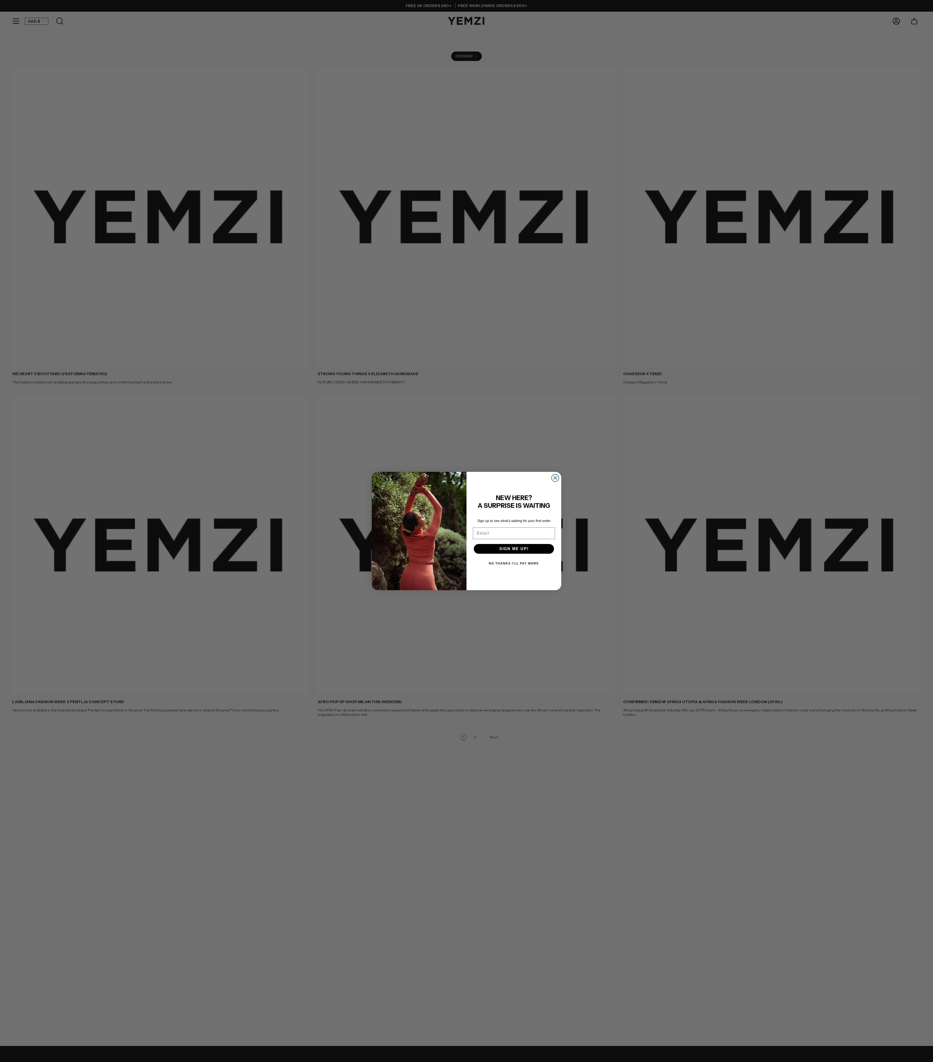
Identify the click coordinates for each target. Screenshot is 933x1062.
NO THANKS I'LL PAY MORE (514, 563)
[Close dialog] (555, 478)
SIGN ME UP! (514, 549)
